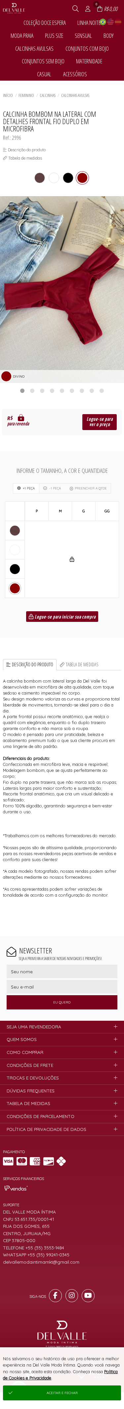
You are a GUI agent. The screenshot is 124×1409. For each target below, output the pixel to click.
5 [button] (62, 390)
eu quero (61, 1002)
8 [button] (92, 390)
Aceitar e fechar (62, 1393)
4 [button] (52, 390)
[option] (62, 289)
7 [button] (82, 390)
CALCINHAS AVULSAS (75, 95)
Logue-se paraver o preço (100, 422)
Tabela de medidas (82, 664)
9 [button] (102, 390)
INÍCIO (8, 95)
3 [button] (42, 390)
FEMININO (26, 95)
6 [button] (72, 390)
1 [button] (22, 390)
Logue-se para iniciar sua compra (65, 617)
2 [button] (32, 390)
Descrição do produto (32, 664)
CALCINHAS (48, 95)
